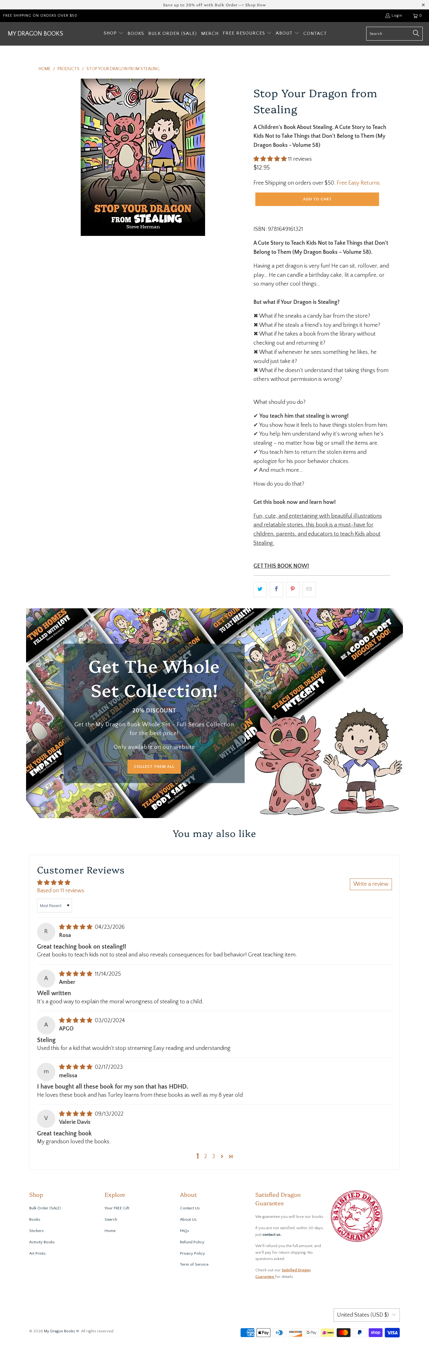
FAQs (184, 1231)
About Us (188, 1219)
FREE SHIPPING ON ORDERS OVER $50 (40, 16)
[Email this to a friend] (309, 589)
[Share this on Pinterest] (293, 589)
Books (34, 1219)
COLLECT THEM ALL (154, 766)
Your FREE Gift (117, 1208)
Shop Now (255, 4)
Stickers (36, 1231)
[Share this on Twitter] (260, 589)
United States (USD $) (363, 1315)
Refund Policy (192, 1242)
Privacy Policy (192, 1253)
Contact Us (190, 1208)
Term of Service (194, 1264)
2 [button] (205, 1156)
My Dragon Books (59, 1331)
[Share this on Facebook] (276, 589)
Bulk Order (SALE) (45, 1208)
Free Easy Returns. (359, 183)
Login (397, 16)
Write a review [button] (370, 884)
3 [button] (213, 1156)
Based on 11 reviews (60, 891)
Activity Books (42, 1242)
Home (110, 1231)
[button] (113, 33)
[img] (75, 927)
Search (111, 1219)
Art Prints (37, 1253)
